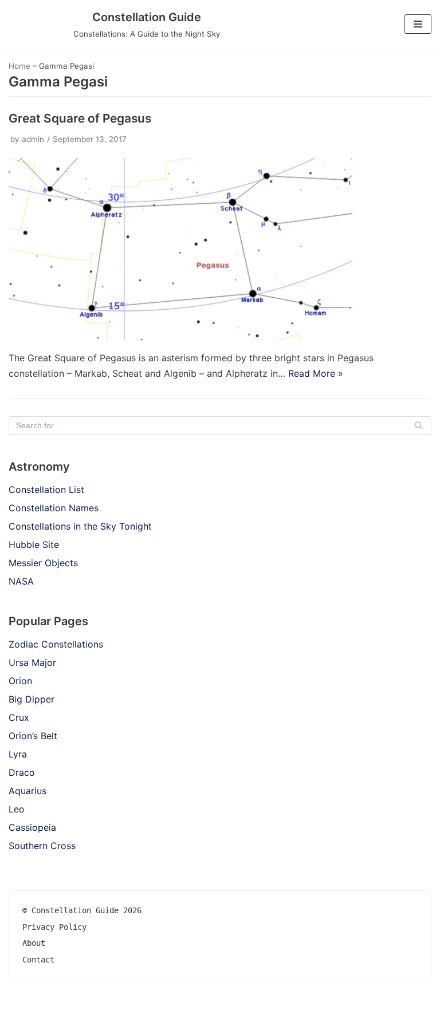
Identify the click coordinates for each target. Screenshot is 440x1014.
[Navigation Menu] (417, 24)
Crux (19, 717)
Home (19, 65)
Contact (38, 959)
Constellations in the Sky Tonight (80, 526)
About (33, 943)
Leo (17, 809)
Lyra (18, 754)
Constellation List (46, 489)
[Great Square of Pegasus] (180, 336)
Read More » (315, 373)
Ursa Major (32, 662)
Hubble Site (34, 544)
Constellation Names (54, 508)
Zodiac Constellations (56, 644)
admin (33, 139)
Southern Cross (42, 845)
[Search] (418, 425)
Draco (22, 772)
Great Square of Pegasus (80, 118)
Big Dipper (31, 699)
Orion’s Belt (33, 735)
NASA (21, 581)
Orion (20, 680)
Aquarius (27, 790)
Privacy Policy (54, 927)
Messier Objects (43, 563)
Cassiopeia (32, 827)
